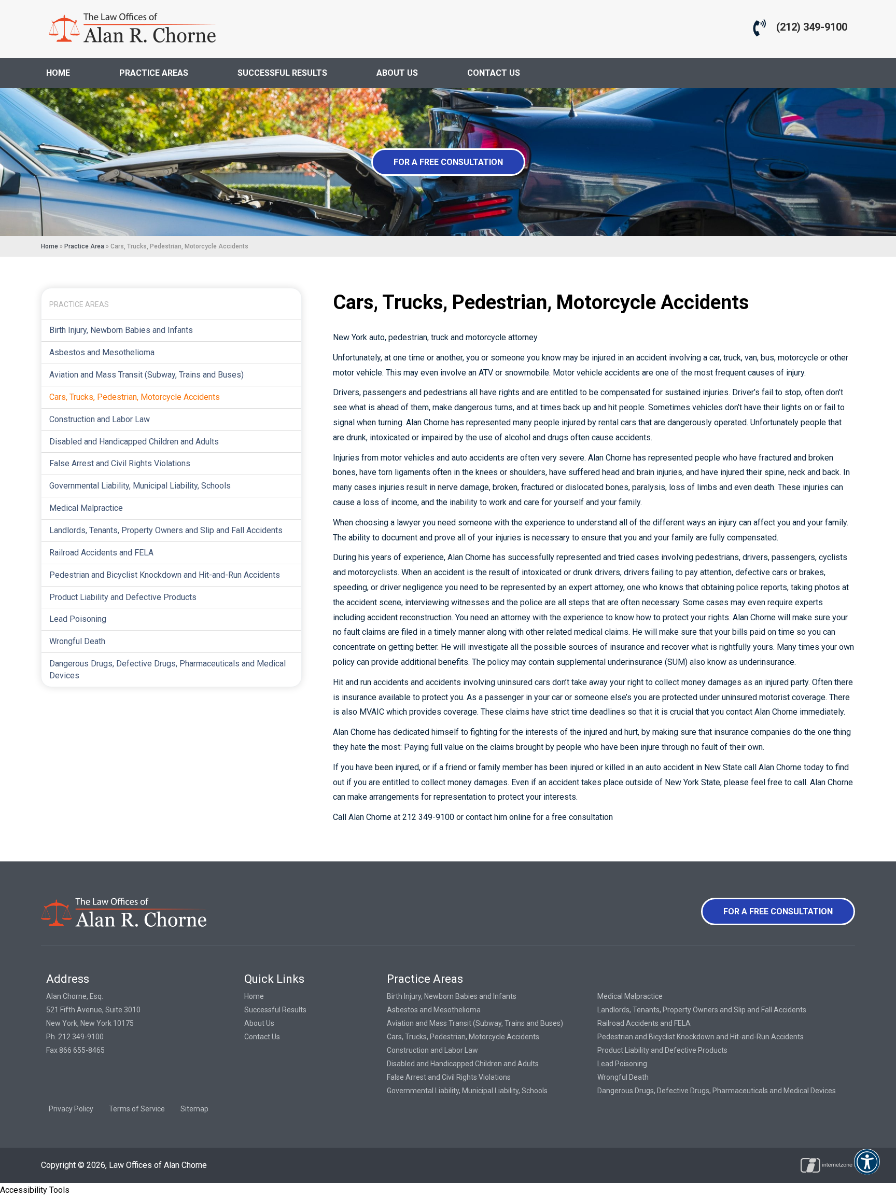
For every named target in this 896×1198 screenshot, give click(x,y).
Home (49, 246)
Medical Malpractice (86, 508)
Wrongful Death (77, 641)
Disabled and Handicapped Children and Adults (134, 442)
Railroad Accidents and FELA (101, 553)
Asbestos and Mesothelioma (102, 352)
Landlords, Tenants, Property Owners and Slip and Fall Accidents (166, 530)
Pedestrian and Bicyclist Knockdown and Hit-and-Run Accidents (164, 575)
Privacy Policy (71, 1109)
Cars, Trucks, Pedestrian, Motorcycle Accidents (134, 397)
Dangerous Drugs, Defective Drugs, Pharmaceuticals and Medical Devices (167, 669)
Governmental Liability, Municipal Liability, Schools (140, 486)
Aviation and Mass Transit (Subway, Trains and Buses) (146, 375)
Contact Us (262, 1037)
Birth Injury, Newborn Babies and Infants (121, 330)
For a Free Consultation (448, 162)
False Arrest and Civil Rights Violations (119, 463)
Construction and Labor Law (99, 419)
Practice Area (84, 246)
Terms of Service (137, 1109)
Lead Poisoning (77, 619)
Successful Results (275, 1010)
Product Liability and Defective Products (123, 597)
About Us (259, 1023)
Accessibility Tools (34, 1190)
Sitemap (194, 1109)
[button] (867, 1168)
